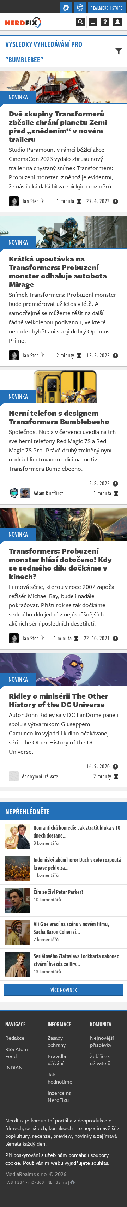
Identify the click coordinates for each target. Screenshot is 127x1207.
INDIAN (14, 1067)
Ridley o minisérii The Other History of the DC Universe (58, 700)
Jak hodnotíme (60, 1077)
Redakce (14, 1038)
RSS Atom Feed (16, 1052)
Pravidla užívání (57, 1059)
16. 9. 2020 (98, 766)
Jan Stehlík (32, 201)
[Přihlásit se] (117, 22)
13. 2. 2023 (98, 355)
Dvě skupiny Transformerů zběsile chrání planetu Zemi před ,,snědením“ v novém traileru (58, 126)
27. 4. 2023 (98, 201)
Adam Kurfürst (47, 493)
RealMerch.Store (107, 8)
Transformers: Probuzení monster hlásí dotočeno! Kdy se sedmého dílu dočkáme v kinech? (60, 563)
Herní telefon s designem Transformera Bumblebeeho (59, 417)
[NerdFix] (23, 21)
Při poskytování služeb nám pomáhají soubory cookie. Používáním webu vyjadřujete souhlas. (57, 1158)
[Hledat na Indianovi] (80, 22)
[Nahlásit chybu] (72, 1182)
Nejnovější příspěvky (102, 1041)
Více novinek (63, 990)
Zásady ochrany (57, 1041)
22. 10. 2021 (97, 638)
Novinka (18, 97)
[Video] (63, 87)
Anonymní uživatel (39, 776)
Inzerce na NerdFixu (59, 1096)
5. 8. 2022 (99, 483)
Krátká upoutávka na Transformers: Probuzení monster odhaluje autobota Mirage (58, 271)
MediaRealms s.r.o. (26, 1174)
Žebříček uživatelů (100, 1059)
